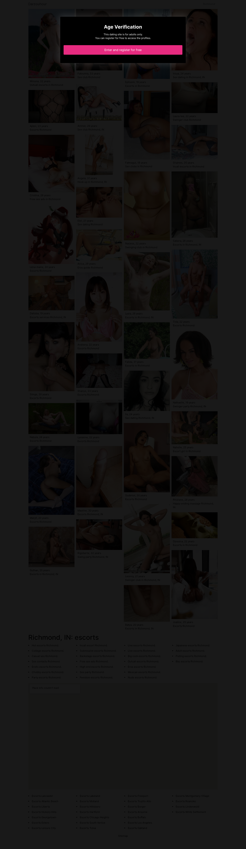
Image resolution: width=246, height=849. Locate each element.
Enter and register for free (123, 50)
